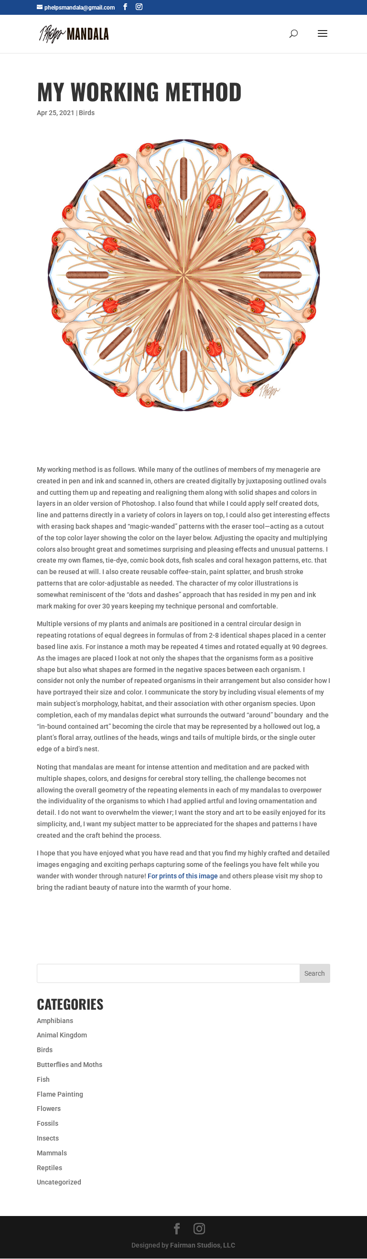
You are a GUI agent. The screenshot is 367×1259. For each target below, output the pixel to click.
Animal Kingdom (62, 1035)
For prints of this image (182, 876)
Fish (43, 1079)
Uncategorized (59, 1182)
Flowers (49, 1108)
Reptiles (49, 1168)
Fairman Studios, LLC (202, 1245)
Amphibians (55, 1020)
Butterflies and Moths (69, 1064)
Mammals (52, 1153)
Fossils (47, 1123)
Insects (48, 1138)
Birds (87, 113)
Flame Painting (60, 1094)
